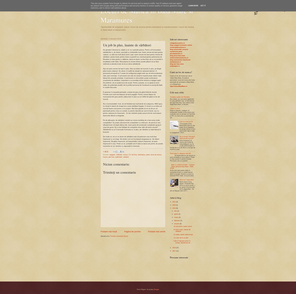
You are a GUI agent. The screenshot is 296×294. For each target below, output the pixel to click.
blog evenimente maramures (180, 60)
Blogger (156, 289)
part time (111, 157)
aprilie (176, 214)
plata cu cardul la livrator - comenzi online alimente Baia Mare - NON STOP (182, 166)
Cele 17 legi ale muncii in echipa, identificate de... (182, 241)
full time (134, 155)
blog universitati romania (179, 49)
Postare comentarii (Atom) (119, 236)
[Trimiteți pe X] (119, 151)
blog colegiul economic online (181, 45)
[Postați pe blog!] (116, 151)
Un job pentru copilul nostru (183, 226)
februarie (177, 220)
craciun (125, 155)
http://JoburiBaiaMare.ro (178, 86)
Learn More (193, 6)
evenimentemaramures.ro (179, 58)
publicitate (118, 157)
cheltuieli (119, 155)
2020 (174, 205)
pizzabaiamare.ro (176, 53)
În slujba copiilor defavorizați (183, 234)
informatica (141, 155)
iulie (175, 211)
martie (176, 217)
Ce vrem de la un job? (181, 238)
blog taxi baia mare (177, 64)
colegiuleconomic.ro (177, 43)
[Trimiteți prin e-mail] (114, 151)
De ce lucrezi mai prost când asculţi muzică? (187, 137)
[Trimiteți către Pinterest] (123, 151)
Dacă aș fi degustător (186, 180)
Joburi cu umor (175, 108)
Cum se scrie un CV (186, 121)
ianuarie (177, 224)
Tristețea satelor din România (180, 97)
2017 (174, 251)
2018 (174, 248)
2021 (174, 202)
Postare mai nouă (109, 231)
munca (105, 157)
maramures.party (176, 51)
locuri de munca (156, 155)
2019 (174, 208)
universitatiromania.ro (178, 47)
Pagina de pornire (132, 231)
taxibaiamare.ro (175, 62)
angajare (112, 155)
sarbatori (126, 157)
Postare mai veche (156, 231)
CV (130, 155)
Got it (203, 6)
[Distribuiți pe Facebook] (121, 151)
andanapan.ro (175, 66)
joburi (148, 155)
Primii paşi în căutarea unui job (180, 153)
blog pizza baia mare (177, 56)
